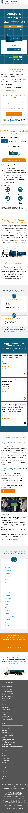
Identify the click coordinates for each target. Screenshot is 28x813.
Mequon (7, 604)
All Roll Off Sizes (6, 698)
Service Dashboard (7, 730)
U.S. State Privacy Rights (8, 742)
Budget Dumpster (15, 793)
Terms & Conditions (7, 719)
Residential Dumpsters (8, 707)
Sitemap (4, 762)
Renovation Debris (7, 711)
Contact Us (5, 757)
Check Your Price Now (14, 160)
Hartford (7, 592)
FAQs (3, 737)
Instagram (4, 774)
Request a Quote (6, 728)
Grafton (7, 580)
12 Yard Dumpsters (7, 689)
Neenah (7, 607)
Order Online (5, 727)
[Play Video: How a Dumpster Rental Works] (14, 504)
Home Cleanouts (6, 709)
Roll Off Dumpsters (7, 686)
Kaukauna (7, 595)
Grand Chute (8, 583)
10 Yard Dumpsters (7, 688)
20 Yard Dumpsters (7, 693)
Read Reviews (17, 59)
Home (2, 7)
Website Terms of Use (8, 739)
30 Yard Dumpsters (7, 695)
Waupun (7, 623)
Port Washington (9, 616)
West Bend (8, 626)
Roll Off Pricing (6, 700)
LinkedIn (4, 776)
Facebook (4, 773)
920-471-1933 (14, 242)
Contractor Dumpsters (8, 716)
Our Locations (6, 760)
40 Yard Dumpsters (7, 696)
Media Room (5, 758)
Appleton (7, 567)
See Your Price (14, 114)
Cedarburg (8, 570)
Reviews (4, 755)
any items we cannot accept (16, 331)
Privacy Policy (14, 117)
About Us (4, 753)
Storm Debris (5, 712)
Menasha (7, 601)
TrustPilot (18, 784)
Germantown (8, 576)
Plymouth (7, 613)
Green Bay (8, 586)
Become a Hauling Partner (9, 734)
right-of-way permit (15, 455)
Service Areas (5, 732)
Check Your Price (14, 26)
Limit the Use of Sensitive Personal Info (12, 746)
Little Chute (8, 598)
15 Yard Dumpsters (7, 691)
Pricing (7, 7)
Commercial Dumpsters (8, 718)
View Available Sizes (14, 49)
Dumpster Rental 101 (7, 735)
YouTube (4, 780)
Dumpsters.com (8, 796)
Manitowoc (20, 7)
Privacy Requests (6, 744)
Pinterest (4, 771)
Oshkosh (7, 610)
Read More (4, 368)
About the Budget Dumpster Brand (11, 764)
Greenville (7, 589)
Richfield (7, 619)
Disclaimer (18, 792)
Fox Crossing (8, 573)
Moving (4, 714)
